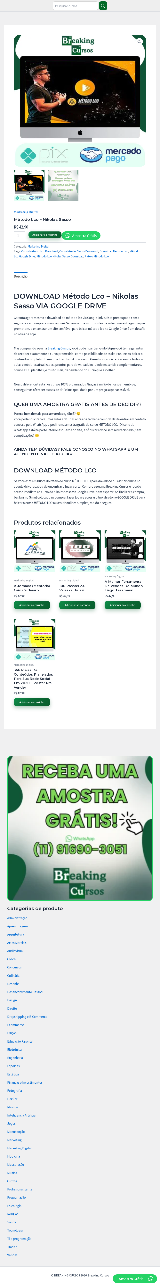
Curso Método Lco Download (39, 251)
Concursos (14, 967)
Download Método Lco (114, 251)
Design (12, 1000)
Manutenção (16, 1132)
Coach (11, 959)
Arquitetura (15, 934)
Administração (17, 918)
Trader (12, 1247)
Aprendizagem (17, 926)
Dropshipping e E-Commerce (27, 1017)
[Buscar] (103, 5)
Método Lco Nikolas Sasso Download (60, 256)
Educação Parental (20, 1041)
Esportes (13, 1066)
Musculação (15, 1164)
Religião (13, 1214)
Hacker (12, 1099)
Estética (13, 1074)
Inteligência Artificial (21, 1115)
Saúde (11, 1222)
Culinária (13, 975)
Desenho (13, 984)
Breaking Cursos (58, 348)
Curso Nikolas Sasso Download (78, 251)
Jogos (11, 1123)
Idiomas (12, 1107)
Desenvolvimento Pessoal (25, 992)
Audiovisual (15, 951)
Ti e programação (19, 1239)
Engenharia (15, 1058)
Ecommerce (15, 1025)
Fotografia (14, 1090)
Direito (12, 1008)
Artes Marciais (17, 943)
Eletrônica (14, 1049)
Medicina (13, 1156)
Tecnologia (15, 1230)
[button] (139, 41)
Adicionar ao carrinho (45, 235)
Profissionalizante (19, 1189)
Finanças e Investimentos (25, 1082)
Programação (16, 1197)
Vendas (12, 1255)
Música (12, 1173)
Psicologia (14, 1206)
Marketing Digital (26, 212)
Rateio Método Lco (97, 256)
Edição (12, 1033)
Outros (12, 1181)
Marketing (14, 1140)
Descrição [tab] (21, 276)
